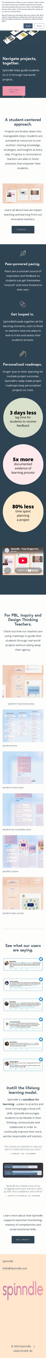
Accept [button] (28, 26)
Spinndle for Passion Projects (13, 787)
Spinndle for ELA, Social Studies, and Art (17, 829)
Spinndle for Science (10, 746)
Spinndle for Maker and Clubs (13, 913)
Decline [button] (39, 26)
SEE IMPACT (23, 1240)
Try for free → (14, 91)
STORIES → (23, 230)
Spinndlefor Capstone (10, 871)
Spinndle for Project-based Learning (21, 704)
